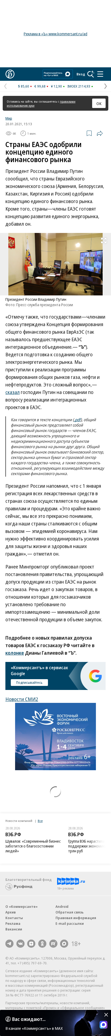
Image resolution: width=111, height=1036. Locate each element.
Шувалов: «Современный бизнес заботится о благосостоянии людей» (33, 846)
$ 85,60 (23, 86)
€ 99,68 (40, 86)
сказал (12, 392)
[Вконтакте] (20, 944)
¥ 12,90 (56, 86)
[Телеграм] (9, 944)
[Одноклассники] (42, 944)
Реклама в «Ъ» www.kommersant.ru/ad (55, 33)
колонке (14, 653)
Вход (81, 74)
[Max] (64, 944)
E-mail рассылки (70, 923)
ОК (99, 103)
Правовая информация (76, 917)
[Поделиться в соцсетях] (99, 133)
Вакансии (13, 929)
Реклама (12, 923)
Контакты (14, 917)
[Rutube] (53, 944)
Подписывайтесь (29, 682)
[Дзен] (31, 944)
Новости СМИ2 (21, 699)
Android (62, 906)
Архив (10, 912)
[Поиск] (91, 74)
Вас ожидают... (29, 1019)
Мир (8, 118)
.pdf (77, 419)
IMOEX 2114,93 (78, 86)
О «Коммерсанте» (21, 906)
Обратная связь (70, 912)
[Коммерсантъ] (10, 74)
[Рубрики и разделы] (100, 74)
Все (40, 821)
